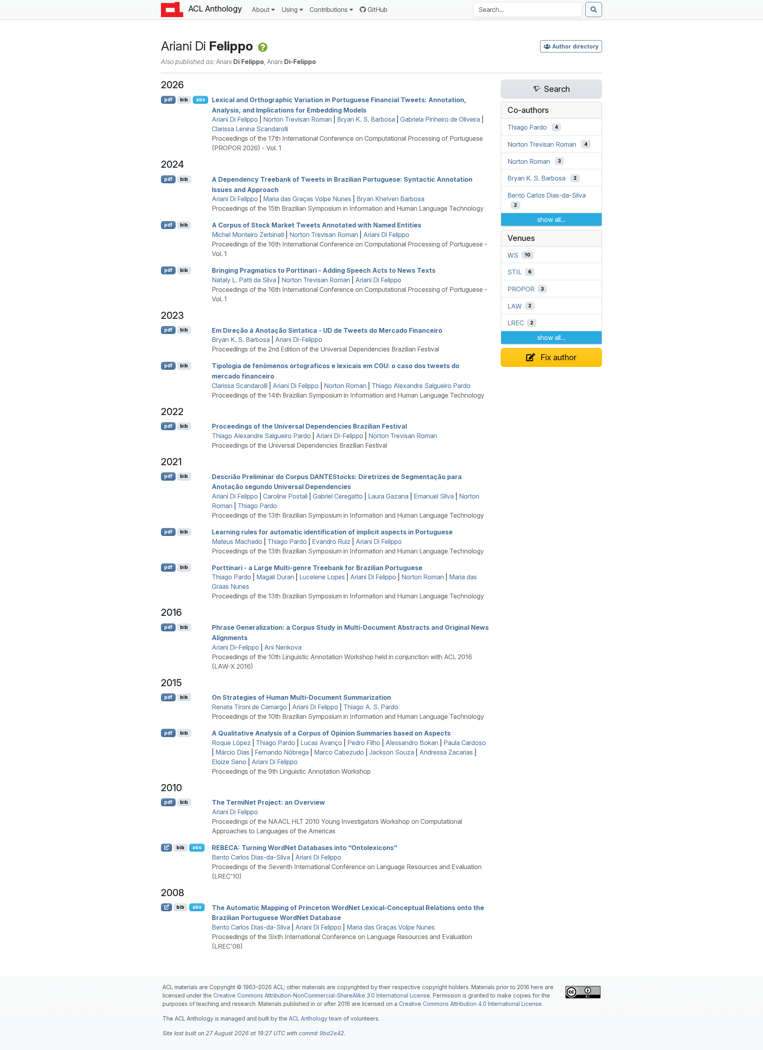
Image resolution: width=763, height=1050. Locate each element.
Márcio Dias (232, 752)
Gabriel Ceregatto (338, 496)
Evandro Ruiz (331, 541)
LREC (515, 323)
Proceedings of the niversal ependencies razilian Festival (309, 426)
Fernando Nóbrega (282, 752)
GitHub (377, 10)
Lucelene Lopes (322, 577)
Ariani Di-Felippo (298, 340)
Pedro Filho (363, 743)
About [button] (260, 10)
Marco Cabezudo (339, 752)
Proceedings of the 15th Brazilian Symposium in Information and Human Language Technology (348, 208)
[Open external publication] (166, 848)
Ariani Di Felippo (235, 119)
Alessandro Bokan (411, 743)
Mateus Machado (237, 541)
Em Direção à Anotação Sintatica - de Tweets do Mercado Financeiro (327, 330)
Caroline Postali (285, 496)
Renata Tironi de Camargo (249, 707)
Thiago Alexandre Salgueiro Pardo (421, 386)
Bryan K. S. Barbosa (366, 119)
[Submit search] (593, 9)
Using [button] (289, 10)
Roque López (231, 743)
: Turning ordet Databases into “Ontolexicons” (304, 848)
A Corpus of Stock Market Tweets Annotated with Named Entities (316, 225)
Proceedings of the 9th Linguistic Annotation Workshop (291, 771)
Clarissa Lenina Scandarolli (250, 129)
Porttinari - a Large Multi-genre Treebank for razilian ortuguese (317, 567)
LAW (514, 306)
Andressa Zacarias (446, 752)
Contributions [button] (329, 10)
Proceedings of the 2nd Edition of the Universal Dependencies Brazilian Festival (325, 349)
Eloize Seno (229, 762)
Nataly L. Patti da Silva (244, 280)
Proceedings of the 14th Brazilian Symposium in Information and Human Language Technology (348, 395)
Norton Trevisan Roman (297, 119)
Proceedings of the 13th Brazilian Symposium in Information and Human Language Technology (348, 515)
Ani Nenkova (283, 647)
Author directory (575, 46)
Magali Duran (275, 577)
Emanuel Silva (434, 496)
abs (200, 100)
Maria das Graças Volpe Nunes (307, 199)
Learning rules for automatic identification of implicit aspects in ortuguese (332, 532)
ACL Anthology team (315, 1018)
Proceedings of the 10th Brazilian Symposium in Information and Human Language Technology (348, 716)
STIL (514, 272)
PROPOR (520, 289)
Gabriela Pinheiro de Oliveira (440, 119)
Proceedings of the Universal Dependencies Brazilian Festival (299, 445)
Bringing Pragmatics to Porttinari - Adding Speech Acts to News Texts (324, 270)
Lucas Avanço (321, 743)
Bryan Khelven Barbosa (390, 199)
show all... (551, 219)
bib (184, 100)
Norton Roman (345, 386)
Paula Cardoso (464, 743)
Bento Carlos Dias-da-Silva (251, 857)
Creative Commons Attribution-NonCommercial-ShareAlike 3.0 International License (321, 995)
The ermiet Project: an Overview (268, 802)
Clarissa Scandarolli (239, 386)
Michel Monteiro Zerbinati (248, 235)
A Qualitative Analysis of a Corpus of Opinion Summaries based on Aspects (331, 733)
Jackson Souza (391, 752)
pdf (168, 100)
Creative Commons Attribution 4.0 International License (470, 1003)
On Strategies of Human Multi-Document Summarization (301, 697)
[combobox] (527, 9)
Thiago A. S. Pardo (370, 707)
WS (512, 255)
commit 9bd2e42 (321, 1033)
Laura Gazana (388, 496)
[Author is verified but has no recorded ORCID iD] (261, 46)
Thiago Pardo (257, 506)
